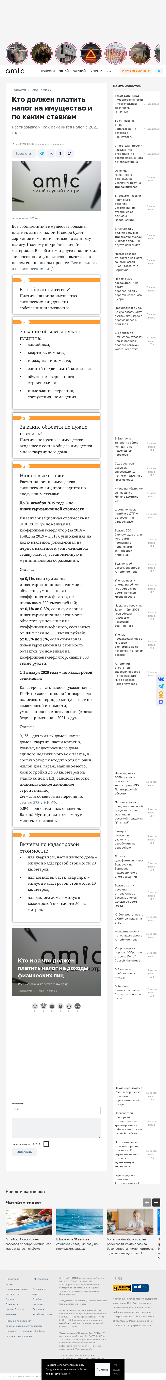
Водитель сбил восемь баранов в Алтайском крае (127, 567)
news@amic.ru (66, 1323)
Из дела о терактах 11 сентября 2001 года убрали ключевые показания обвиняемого (128, 615)
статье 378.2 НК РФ (38, 802)
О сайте (37, 1299)
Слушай (79, 70)
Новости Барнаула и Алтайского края (42, 1309)
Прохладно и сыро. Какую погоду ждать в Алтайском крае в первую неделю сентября (129, 316)
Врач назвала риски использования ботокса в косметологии (125, 128)
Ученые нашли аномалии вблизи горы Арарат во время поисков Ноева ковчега (127, 588)
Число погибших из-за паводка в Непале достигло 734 (129, 494)
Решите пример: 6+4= (27, 1143)
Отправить (24, 1151)
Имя (16, 1108)
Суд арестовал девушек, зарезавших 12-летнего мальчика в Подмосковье (128, 471)
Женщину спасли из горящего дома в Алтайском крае (128, 935)
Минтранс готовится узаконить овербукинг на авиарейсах (125, 839)
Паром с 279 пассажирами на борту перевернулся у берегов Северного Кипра (128, 289)
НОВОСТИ (19, 90)
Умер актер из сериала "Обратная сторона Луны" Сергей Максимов (128, 954)
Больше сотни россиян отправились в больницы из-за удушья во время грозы (126, 895)
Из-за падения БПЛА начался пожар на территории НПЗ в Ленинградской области (128, 783)
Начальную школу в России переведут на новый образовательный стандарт (129, 1096)
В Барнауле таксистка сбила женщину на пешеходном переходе (126, 446)
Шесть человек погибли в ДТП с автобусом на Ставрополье (126, 515)
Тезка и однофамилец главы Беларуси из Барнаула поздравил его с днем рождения (129, 866)
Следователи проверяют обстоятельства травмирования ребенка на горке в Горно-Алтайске (128, 1123)
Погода (10, 1299)
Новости (48, 70)
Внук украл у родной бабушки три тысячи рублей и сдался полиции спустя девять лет (128, 236)
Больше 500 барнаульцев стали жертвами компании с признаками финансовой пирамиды (128, 542)
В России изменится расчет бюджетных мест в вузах (128, 992)
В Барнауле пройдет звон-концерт (125, 973)
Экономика (41, 90)
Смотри (96, 70)
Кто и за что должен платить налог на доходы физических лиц (53, 968)
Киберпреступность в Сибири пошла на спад (129, 918)
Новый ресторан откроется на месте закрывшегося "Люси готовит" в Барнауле (129, 261)
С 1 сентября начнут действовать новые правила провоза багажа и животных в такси (129, 341)
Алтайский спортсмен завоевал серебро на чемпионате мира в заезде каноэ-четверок (127, 673)
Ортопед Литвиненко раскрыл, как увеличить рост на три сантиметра (128, 178)
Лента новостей (127, 86)
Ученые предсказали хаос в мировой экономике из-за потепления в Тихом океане (129, 644)
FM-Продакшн (40, 1278)
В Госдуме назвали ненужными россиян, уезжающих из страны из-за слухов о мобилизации (128, 207)
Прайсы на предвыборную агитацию (14, 1309)
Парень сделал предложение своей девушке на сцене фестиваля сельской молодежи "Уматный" (129, 812)
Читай (64, 70)
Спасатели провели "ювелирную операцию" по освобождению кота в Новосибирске (129, 153)
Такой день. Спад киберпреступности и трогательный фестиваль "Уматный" (129, 103)
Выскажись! (24, 153)
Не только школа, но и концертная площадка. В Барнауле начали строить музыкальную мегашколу (127, 1154)
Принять (102, 1369)
